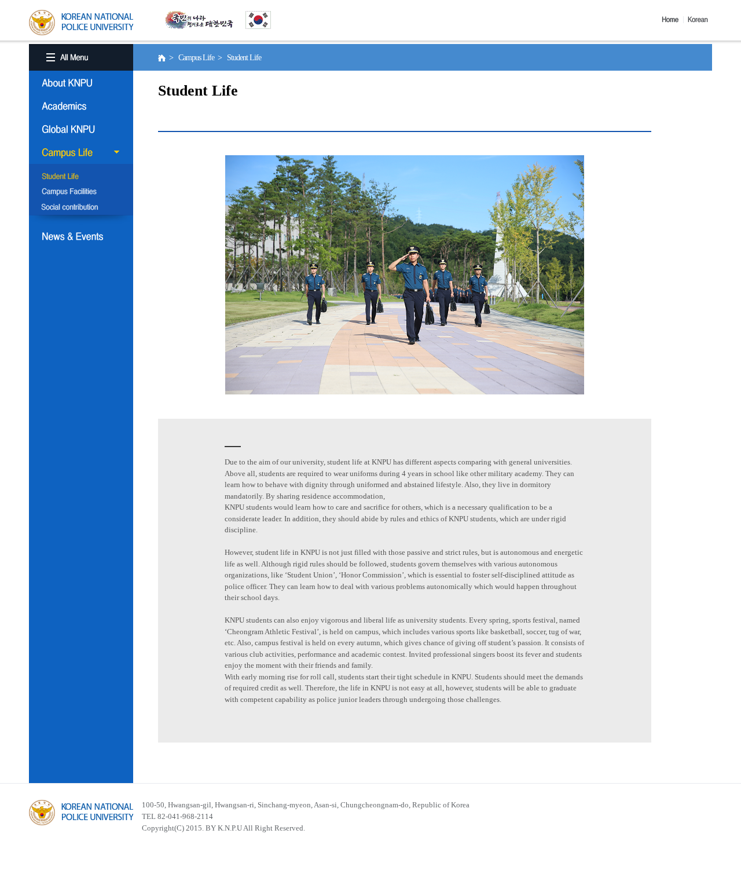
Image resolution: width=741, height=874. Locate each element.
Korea (700, 19)
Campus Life (81, 152)
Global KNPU (81, 129)
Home (673, 19)
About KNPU (81, 82)
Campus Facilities (81, 192)
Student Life (81, 177)
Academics (81, 106)
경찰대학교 (81, 812)
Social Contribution (81, 207)
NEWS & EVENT (81, 236)
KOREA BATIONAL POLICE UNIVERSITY (81, 22)
